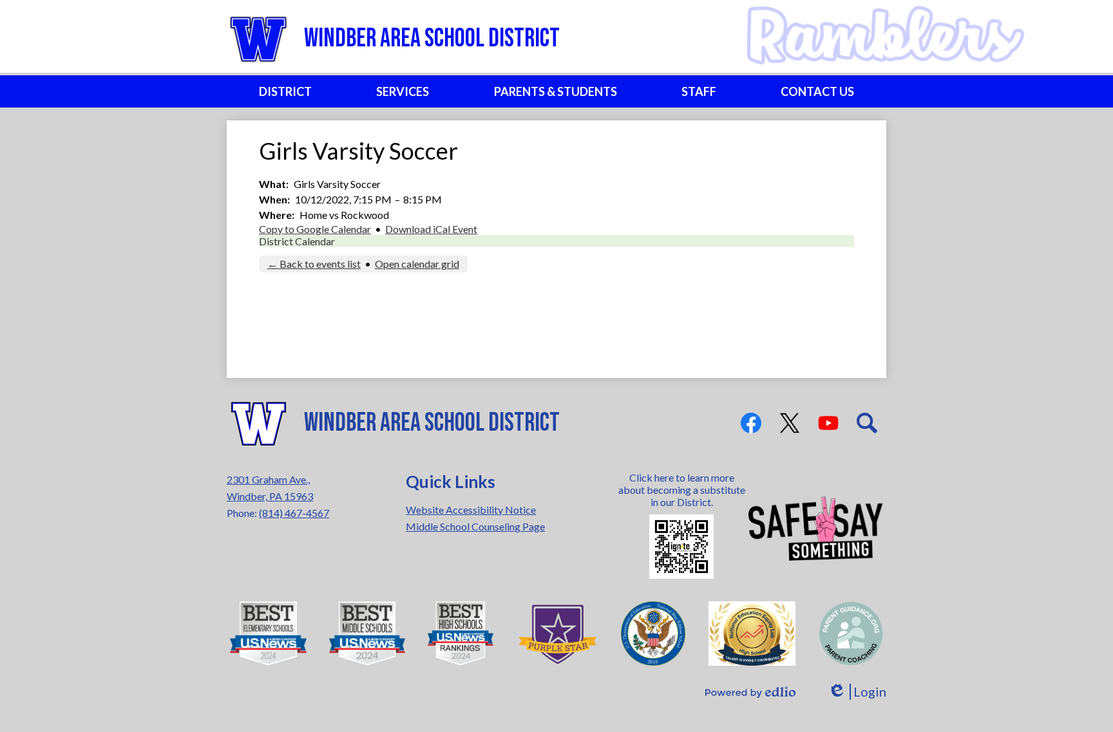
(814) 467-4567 (294, 513)
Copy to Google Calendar (315, 229)
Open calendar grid (417, 264)
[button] (285, 91)
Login (857, 692)
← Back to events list (314, 264)
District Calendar (297, 241)
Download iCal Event (431, 229)
